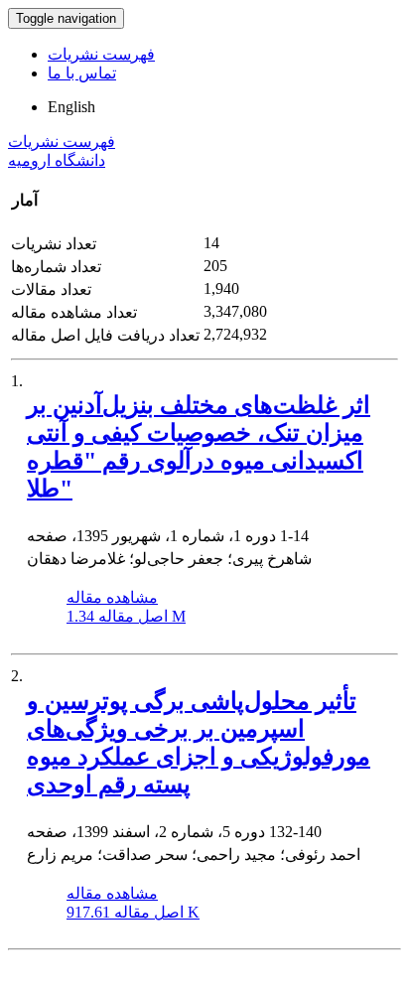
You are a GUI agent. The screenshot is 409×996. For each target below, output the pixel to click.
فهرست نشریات (101, 54)
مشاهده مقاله (112, 597)
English (71, 106)
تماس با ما (82, 73)
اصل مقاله (126, 616)
